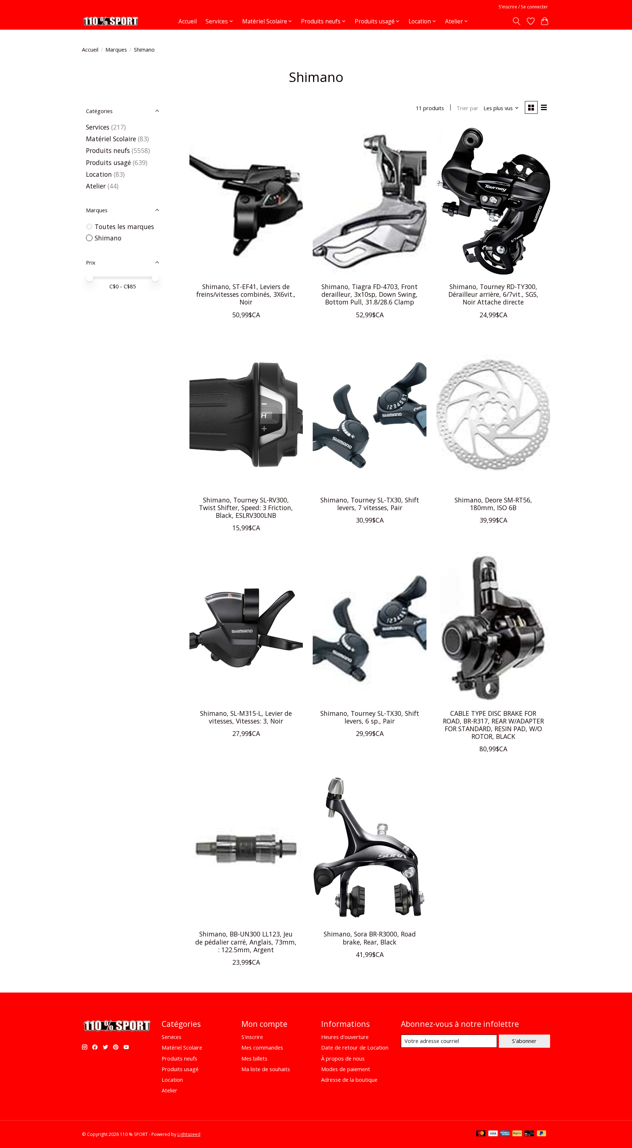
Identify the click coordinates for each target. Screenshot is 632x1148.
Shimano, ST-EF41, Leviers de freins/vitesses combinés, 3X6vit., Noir (246, 294)
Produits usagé (108, 162)
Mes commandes (262, 1047)
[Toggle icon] (516, 21)
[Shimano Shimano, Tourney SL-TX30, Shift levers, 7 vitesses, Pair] (369, 414)
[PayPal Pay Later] (541, 1134)
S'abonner (524, 1040)
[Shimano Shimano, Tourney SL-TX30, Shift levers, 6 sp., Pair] (369, 627)
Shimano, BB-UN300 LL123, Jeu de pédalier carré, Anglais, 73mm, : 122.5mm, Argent (246, 942)
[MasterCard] (481, 1134)
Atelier (96, 186)
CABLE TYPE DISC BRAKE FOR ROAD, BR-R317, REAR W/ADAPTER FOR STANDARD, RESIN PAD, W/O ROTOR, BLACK (493, 725)
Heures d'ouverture (345, 1036)
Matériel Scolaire (111, 138)
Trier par (467, 108)
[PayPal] (517, 1134)
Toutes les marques (124, 226)
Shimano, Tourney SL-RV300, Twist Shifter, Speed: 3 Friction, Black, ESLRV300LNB (246, 508)
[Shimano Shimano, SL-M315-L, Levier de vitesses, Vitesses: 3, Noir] (246, 627)
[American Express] (505, 1134)
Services (97, 127)
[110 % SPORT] (110, 21)
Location (100, 174)
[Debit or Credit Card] (529, 1134)
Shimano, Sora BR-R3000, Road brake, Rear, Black (370, 938)
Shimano (108, 237)
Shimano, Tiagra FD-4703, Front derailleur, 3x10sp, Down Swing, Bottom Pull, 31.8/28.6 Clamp (369, 294)
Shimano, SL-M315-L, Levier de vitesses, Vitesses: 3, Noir (246, 717)
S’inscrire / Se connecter (523, 7)
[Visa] (493, 1134)
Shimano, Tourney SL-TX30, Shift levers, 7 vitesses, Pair (369, 504)
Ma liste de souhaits (265, 1069)
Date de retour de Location (354, 1047)
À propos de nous (343, 1058)
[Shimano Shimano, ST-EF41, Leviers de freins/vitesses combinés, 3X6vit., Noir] (246, 201)
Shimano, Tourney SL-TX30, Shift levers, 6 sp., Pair (369, 717)
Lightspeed (188, 1134)
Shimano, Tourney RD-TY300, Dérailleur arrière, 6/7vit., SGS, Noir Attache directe (493, 294)
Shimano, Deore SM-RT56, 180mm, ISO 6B (493, 504)
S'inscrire (252, 1036)
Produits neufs (108, 150)
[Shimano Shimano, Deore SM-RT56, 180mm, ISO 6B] (493, 414)
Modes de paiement (345, 1069)
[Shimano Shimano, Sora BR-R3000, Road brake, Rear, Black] (369, 848)
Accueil (187, 21)
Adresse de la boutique (349, 1079)
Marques (116, 49)
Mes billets (254, 1058)
